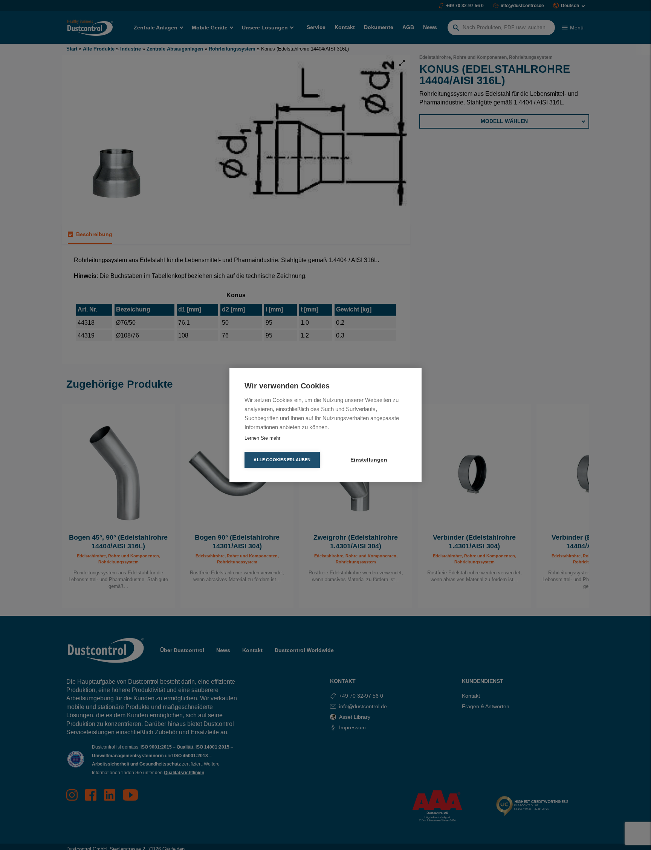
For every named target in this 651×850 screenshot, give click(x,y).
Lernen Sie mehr (262, 438)
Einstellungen (368, 460)
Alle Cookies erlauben (282, 459)
